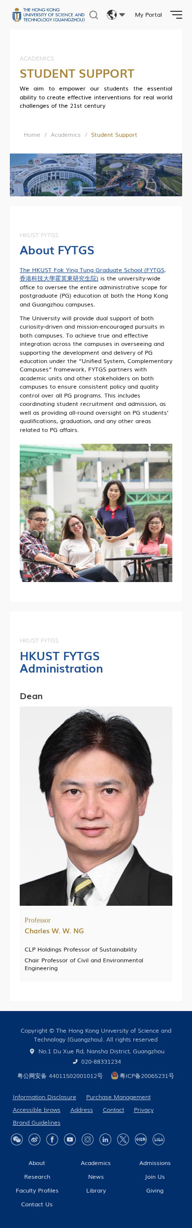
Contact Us (37, 1203)
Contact (113, 1109)
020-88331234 (101, 1061)
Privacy (144, 1109)
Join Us (155, 1176)
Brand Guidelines (37, 1122)
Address (81, 1109)
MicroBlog (34, 1139)
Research (37, 1176)
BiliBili (158, 1139)
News (96, 1176)
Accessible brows (37, 1109)
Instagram (88, 1139)
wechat (17, 1139)
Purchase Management (118, 1096)
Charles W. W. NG (54, 930)
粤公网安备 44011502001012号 (60, 1075)
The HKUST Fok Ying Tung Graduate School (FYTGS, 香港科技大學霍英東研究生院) (93, 273)
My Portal (148, 14)
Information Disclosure (44, 1096)
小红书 (141, 1139)
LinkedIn (105, 1139)
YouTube (70, 1139)
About (37, 1162)
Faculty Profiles (37, 1190)
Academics (66, 134)
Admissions (155, 1162)
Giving (154, 1190)
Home (32, 134)
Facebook (52, 1139)
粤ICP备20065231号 (147, 1075)
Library (96, 1190)
